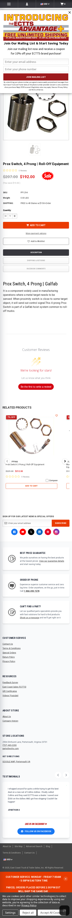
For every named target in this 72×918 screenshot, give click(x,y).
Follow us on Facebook (38, 831)
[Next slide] (66, 775)
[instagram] (56, 532)
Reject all (28, 912)
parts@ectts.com (11, 748)
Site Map (18, 846)
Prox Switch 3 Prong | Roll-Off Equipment (25, 464)
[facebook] (14, 532)
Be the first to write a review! (36, 386)
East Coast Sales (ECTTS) (14, 687)
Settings (10, 912)
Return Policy (9, 657)
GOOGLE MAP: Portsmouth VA (16, 761)
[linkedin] (39, 532)
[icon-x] (31, 532)
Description (36, 252)
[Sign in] (27, 4)
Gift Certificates (10, 691)
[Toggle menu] (9, 4)
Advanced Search (34, 846)
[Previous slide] (58, 775)
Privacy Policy (9, 661)
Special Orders (9, 653)
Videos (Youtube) (10, 695)
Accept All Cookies (51, 912)
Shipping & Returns (36, 260)
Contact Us (8, 644)
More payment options (36, 233)
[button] (35, 149)
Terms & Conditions (12, 648)
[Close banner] (65, 878)
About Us (7, 716)
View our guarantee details (51, 561)
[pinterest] (48, 532)
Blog (48, 846)
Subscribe (60, 523)
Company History (10, 721)
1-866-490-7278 (31, 591)
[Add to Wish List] (56, 415)
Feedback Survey (10, 682)
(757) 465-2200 (10, 745)
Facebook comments (36, 269)
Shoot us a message (29, 618)
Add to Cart (31, 486)
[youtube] (23, 532)
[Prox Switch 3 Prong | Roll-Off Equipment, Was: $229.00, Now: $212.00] (31, 436)
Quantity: (7, 210)
